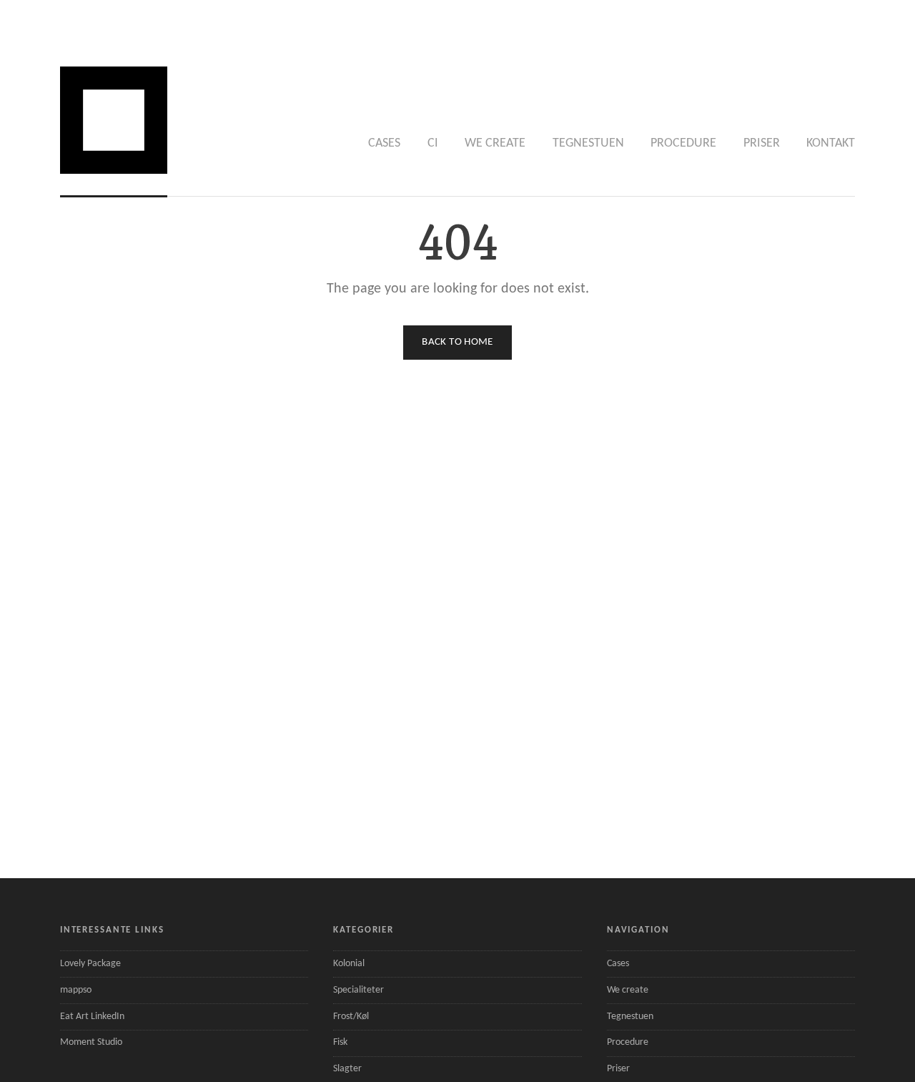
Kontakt (830, 143)
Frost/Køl (351, 1016)
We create (495, 143)
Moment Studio (91, 1042)
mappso (76, 990)
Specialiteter (358, 990)
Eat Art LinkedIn (92, 1016)
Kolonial (349, 963)
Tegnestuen (588, 143)
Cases (384, 143)
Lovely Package (90, 963)
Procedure (683, 143)
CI (432, 143)
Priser (761, 143)
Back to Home (457, 342)
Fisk (340, 1042)
